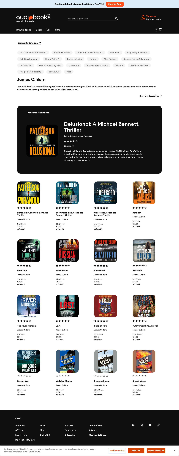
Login (159, 19)
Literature (74, 65)
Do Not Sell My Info (25, 440)
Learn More (21, 435)
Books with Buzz (62, 53)
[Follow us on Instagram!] (141, 433)
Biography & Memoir (137, 53)
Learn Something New (50, 65)
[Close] (175, 450)
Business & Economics (97, 65)
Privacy (93, 430)
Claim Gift (45, 435)
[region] (89, 450)
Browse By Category (28, 43)
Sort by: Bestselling (150, 96)
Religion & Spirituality (30, 72)
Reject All (136, 450)
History (119, 65)
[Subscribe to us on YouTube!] (150, 433)
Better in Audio (74, 59)
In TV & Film (25, 65)
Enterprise (70, 435)
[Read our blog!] (158, 433)
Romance (114, 53)
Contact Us (70, 430)
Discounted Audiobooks (34, 53)
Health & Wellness (139, 65)
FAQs (42, 425)
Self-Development (29, 59)
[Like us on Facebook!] (133, 433)
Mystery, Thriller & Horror (90, 53)
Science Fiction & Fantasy (136, 59)
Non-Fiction (110, 59)
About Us (20, 425)
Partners (69, 425)
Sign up (150, 19)
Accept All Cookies (156, 450)
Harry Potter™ (52, 59)
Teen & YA (54, 72)
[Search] (116, 18)
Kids (69, 72)
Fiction (93, 59)
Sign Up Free (115, 4)
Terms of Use (95, 425)
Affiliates (19, 430)
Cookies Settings (97, 435)
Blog (42, 430)
